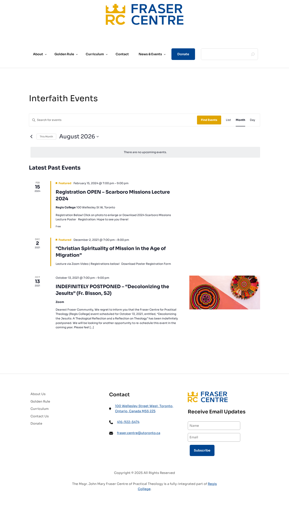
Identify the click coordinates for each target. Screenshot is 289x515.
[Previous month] (31, 136)
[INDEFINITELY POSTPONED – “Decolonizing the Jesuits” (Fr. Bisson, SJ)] (224, 292)
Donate (183, 54)
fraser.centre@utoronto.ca (138, 433)
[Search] (253, 54)
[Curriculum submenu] (107, 54)
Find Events (209, 120)
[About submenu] (46, 54)
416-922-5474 (128, 422)
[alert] (145, 152)
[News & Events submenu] (165, 54)
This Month (46, 136)
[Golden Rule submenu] (77, 54)
